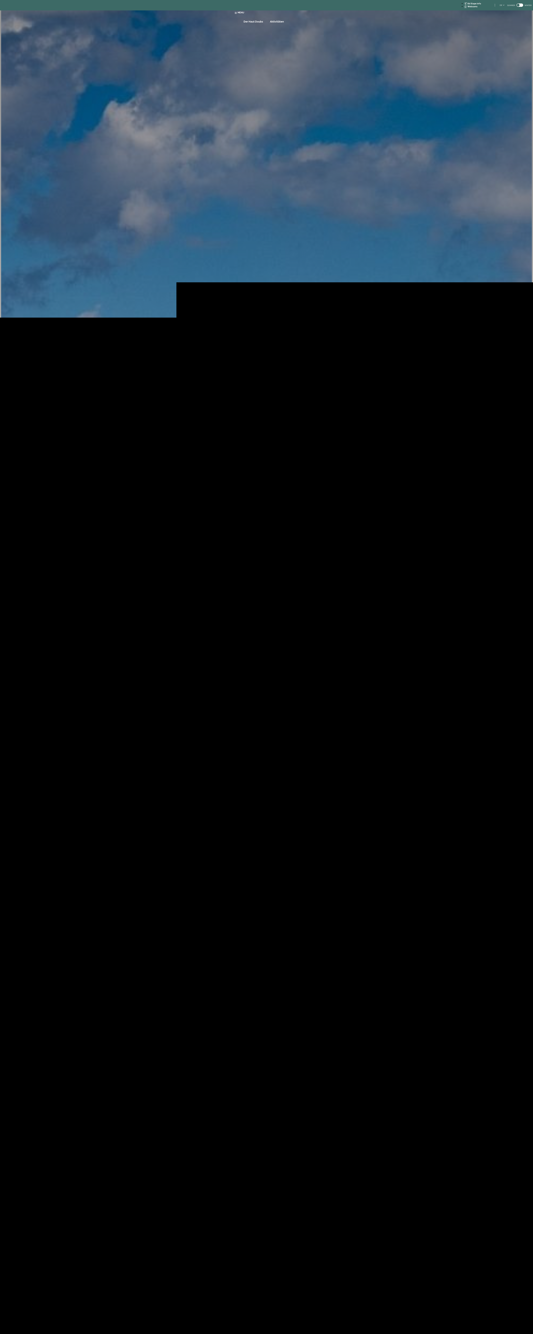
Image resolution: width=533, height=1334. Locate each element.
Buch (511, 682)
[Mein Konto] (525, 682)
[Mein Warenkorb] (519, 682)
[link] (519, 5)
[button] (519, 682)
